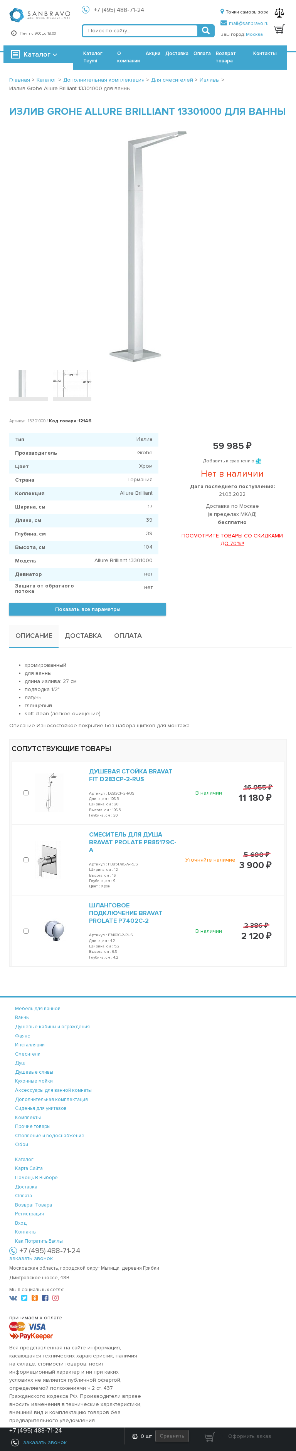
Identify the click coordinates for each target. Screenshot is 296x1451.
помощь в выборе (36, 1178)
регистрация (29, 1214)
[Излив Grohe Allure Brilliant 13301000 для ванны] (148, 246)
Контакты (265, 53)
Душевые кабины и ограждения (52, 1027)
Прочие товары (32, 1126)
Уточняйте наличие (210, 860)
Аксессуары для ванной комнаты (53, 1090)
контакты (26, 1232)
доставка (26, 1187)
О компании (128, 57)
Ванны (22, 1017)
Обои (21, 1144)
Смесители (27, 1054)
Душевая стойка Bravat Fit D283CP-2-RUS (131, 775)
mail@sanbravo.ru (249, 23)
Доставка (176, 53)
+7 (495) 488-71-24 (119, 10)
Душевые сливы (34, 1072)
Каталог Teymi (93, 57)
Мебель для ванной (38, 1009)
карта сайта (29, 1168)
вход (21, 1223)
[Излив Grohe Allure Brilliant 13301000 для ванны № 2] (72, 383)
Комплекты (28, 1118)
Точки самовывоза (247, 12)
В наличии (208, 793)
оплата (23, 1196)
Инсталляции (30, 1045)
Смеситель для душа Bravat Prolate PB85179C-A (133, 842)
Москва (254, 34)
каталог (24, 1159)
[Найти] (205, 30)
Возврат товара (226, 57)
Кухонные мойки (34, 1081)
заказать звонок (31, 1258)
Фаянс (22, 1036)
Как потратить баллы (39, 1241)
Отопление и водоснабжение (49, 1136)
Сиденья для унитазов (41, 1108)
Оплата (202, 53)
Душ (20, 1063)
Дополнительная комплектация (51, 1099)
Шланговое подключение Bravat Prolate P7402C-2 (126, 913)
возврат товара (33, 1205)
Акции (153, 53)
